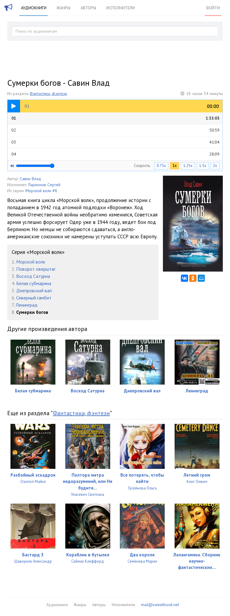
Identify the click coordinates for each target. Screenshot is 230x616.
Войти (213, 7)
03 (115, 142)
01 (115, 118)
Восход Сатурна (33, 276)
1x (174, 165)
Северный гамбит (34, 298)
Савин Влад (30, 178)
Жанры (63, 7)
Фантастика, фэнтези (48, 93)
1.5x (202, 165)
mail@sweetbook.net (160, 604)
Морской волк (30, 262)
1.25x (188, 165)
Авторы (88, 7)
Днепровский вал (34, 290)
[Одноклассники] (192, 278)
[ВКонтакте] (184, 278)
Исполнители (120, 7)
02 (115, 130)
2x (215, 165)
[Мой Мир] (201, 278)
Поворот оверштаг (35, 269)
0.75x (161, 165)
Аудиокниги (33, 7)
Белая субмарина (33, 283)
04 (115, 154)
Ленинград (26, 305)
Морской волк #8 (41, 190)
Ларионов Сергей (44, 184)
